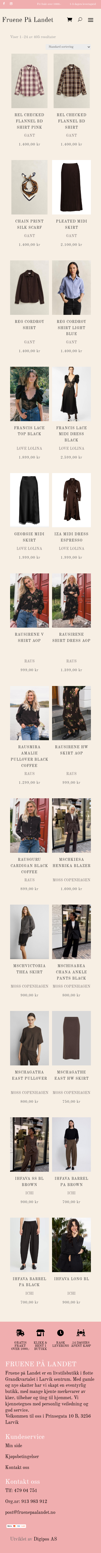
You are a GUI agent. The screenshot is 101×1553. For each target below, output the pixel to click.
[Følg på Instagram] (11, 3)
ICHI (29, 1193)
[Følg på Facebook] (3, 3)
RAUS (29, 661)
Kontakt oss (17, 1467)
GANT (29, 135)
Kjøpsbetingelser (22, 1456)
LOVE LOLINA (29, 448)
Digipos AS (45, 1539)
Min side (13, 1446)
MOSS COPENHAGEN (71, 880)
